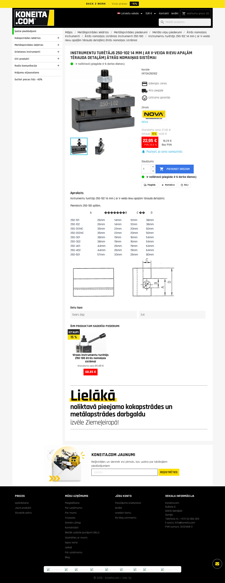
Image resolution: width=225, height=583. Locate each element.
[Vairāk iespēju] (217, 564)
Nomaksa (170, 184)
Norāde (146, 69)
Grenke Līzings (73, 522)
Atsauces (70, 517)
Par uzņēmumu (73, 508)
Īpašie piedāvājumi (25, 31)
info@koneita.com (185, 522)
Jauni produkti (23, 508)
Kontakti (164, 13)
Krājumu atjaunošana (27, 72)
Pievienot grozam (174, 169)
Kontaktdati (71, 527)
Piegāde (151, 184)
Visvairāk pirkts (23, 513)
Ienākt (175, 13)
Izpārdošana (22, 503)
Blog (67, 557)
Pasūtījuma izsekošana (128, 503)
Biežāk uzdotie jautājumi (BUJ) (82, 532)
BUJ (186, 184)
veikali (68, 547)
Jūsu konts (123, 496)
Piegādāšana (72, 503)
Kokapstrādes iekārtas (28, 38)
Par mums (71, 513)
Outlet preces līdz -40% (28, 79)
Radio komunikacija (26, 65)
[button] (162, 152)
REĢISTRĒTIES (169, 472)
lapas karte (71, 542)
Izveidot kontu (123, 513)
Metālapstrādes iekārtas (29, 45)
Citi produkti (22, 59)
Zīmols (145, 107)
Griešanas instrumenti (27, 52)
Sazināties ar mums (76, 537)
